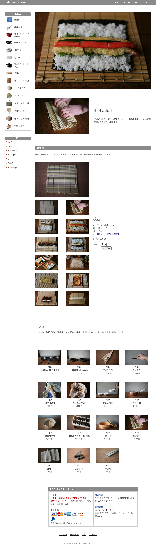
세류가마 (18, 50)
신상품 (17, 20)
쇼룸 (10, 142)
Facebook (12, 150)
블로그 (11, 146)
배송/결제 (74, 534)
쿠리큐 (17, 73)
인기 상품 (18, 27)
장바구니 (93, 534)
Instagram (12, 155)
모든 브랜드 (19, 126)
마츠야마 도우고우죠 (21, 65)
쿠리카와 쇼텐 (20, 111)
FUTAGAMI (19, 96)
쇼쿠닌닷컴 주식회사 (104, 510)
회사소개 (63, 534)
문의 (84, 534)
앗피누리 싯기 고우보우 (21, 35)
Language (12, 167)
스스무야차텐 (20, 88)
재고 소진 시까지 (21, 118)
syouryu (17, 58)
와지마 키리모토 (21, 42)
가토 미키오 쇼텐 (21, 80)
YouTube (12, 163)
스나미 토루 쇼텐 (21, 103)
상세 (66, 504)
